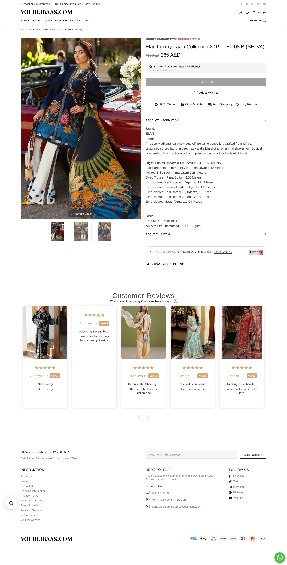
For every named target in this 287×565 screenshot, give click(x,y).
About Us (26, 476)
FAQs (208, 475)
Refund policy (29, 515)
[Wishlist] (247, 12)
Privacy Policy (29, 495)
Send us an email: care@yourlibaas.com (176, 506)
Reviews (26, 481)
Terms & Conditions (33, 500)
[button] (140, 417)
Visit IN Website (30, 519)
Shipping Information (33, 490)
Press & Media (30, 505)
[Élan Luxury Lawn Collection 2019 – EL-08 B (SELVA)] (57, 231)
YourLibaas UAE (47, 12)
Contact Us (27, 486)
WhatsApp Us (160, 492)
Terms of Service (31, 510)
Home (23, 29)
